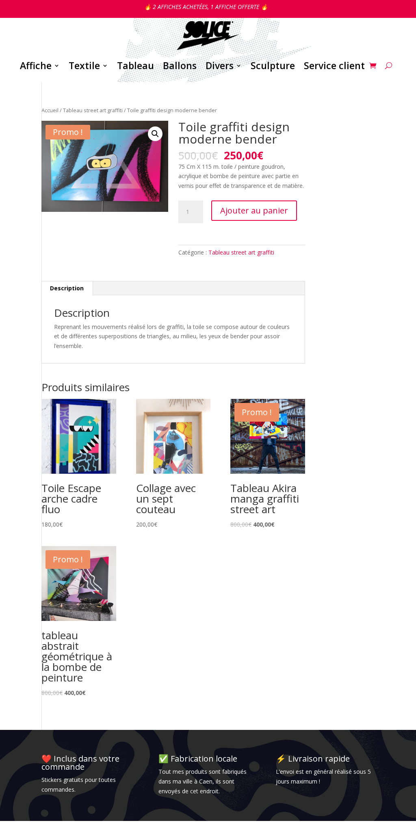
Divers (220, 65)
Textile (84, 65)
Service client (334, 65)
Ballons (180, 65)
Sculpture (273, 65)
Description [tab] (67, 288)
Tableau (135, 65)
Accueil (49, 110)
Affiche (36, 65)
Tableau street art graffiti (93, 110)
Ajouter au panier (254, 210)
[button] (155, 133)
